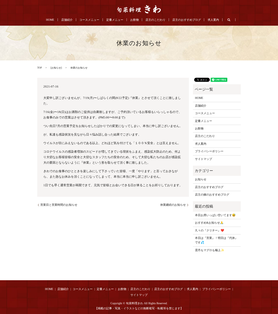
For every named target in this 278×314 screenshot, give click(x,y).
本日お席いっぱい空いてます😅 (215, 215)
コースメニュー (89, 19)
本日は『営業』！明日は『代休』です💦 (216, 240)
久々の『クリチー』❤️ (209, 230)
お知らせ (56, 67)
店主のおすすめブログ (186, 19)
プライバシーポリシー (209, 151)
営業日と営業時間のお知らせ (58, 204)
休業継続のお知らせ (173, 204)
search (229, 20)
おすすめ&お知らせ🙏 (209, 222)
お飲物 (134, 19)
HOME (50, 19)
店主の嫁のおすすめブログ (212, 194)
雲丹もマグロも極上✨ (209, 250)
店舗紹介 (67, 19)
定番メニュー (114, 19)
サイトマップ (203, 159)
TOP (39, 67)
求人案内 (213, 19)
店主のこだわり (155, 19)
